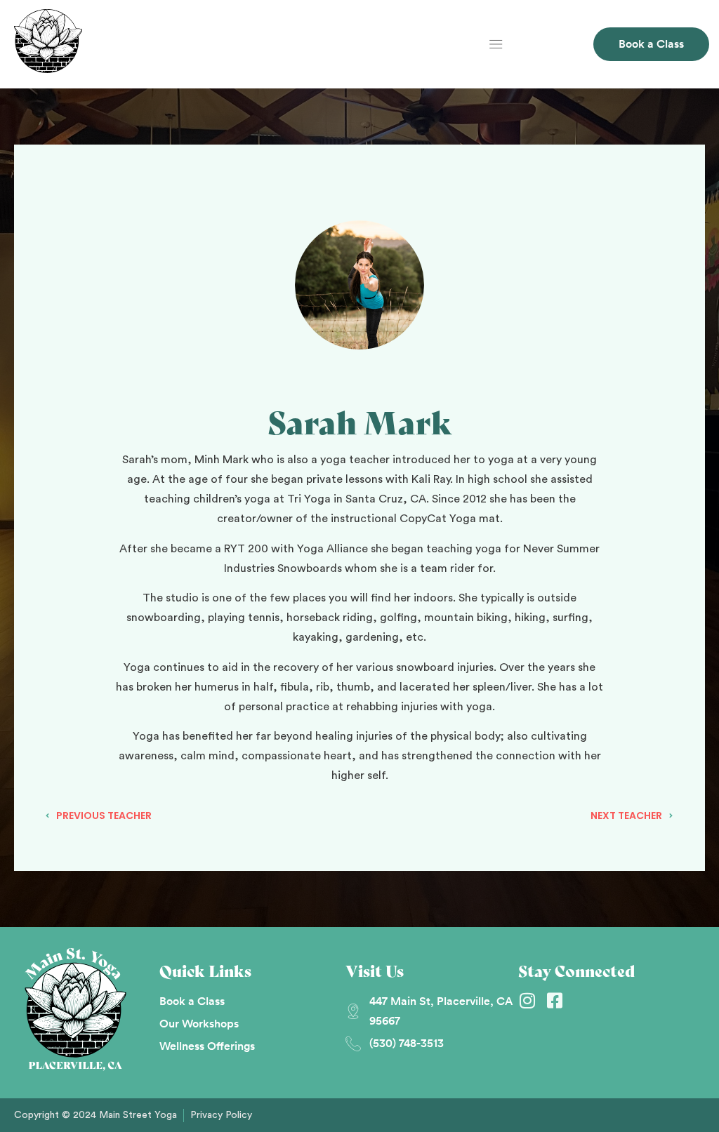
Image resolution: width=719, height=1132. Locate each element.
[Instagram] (527, 1000)
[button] (496, 44)
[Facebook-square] (554, 1000)
